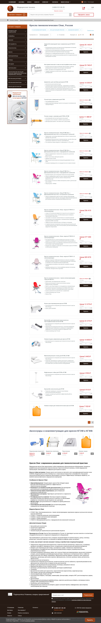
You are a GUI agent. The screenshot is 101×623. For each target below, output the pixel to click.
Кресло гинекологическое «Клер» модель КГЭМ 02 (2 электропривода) (59, 237)
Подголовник (66, 451)
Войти (85, 1)
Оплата (29, 2)
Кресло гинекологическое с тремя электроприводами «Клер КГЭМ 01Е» (59, 278)
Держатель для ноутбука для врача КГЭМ (56, 82)
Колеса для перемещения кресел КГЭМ (55, 303)
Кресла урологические (14, 86)
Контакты (55, 2)
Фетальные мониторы (14, 82)
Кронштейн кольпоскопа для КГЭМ (54, 389)
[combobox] (45, 34)
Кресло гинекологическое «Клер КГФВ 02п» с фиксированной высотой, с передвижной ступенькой (59, 151)
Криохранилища (13, 56)
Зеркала (10, 40)
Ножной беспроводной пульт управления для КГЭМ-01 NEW (59, 44)
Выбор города (65, 2)
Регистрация (91, 1)
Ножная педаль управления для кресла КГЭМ (57, 339)
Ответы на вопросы (23, 613)
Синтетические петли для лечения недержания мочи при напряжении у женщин (17, 73)
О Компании (12, 2)
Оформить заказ (84, 15)
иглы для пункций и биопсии (50, 29)
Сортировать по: (39, 34)
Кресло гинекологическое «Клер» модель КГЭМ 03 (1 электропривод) (59, 210)
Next (84, 30)
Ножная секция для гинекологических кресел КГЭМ (59, 405)
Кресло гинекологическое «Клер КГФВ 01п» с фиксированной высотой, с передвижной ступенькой (59, 172)
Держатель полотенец (52, 451)
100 (83, 34)
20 (78, 34)
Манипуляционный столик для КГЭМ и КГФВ (57, 355)
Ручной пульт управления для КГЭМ (54, 99)
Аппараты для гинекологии (12, 31)
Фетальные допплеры (14, 78)
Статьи (20, 615)
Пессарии (11, 64)
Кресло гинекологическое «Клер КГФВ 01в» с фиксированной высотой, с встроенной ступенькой (59, 193)
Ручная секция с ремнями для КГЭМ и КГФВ (56, 116)
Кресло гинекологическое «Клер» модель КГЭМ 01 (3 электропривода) (59, 257)
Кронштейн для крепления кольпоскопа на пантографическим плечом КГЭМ (56, 321)
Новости (36, 2)
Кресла (10, 52)
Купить (86, 52)
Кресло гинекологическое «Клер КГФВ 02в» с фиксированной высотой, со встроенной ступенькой (59, 133)
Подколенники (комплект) (36, 451)
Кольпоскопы (12, 48)
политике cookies (30, 621)
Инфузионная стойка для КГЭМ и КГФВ (55, 372)
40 (80, 34)
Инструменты (12, 44)
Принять (90, 620)
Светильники (12, 68)
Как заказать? (22, 610)
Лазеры (10, 60)
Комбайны (11, 36)
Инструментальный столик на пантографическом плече (60, 64)
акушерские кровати (66, 29)
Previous (30, 30)
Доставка (21, 2)
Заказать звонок (58, 11)
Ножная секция (83, 451)
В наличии (61, 34)
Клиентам (45, 2)
